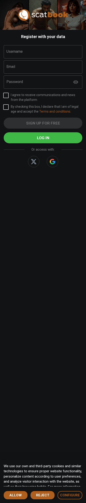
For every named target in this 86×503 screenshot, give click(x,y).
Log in (43, 137)
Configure (70, 495)
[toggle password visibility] (75, 82)
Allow (15, 495)
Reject (42, 495)
